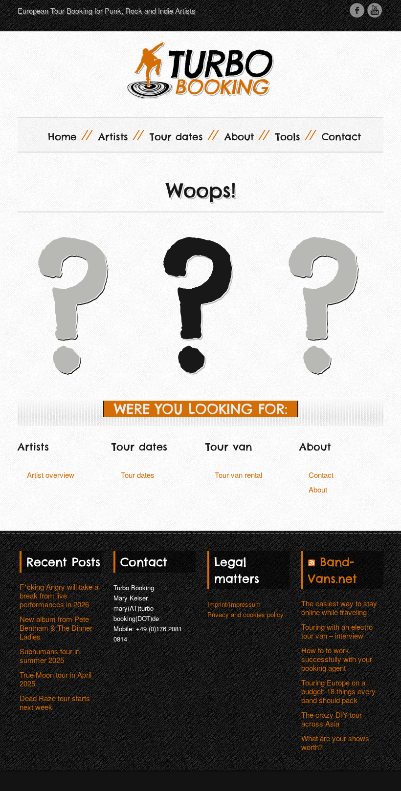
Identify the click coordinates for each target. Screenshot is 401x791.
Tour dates (182, 135)
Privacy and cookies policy (245, 614)
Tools (293, 135)
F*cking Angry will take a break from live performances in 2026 (59, 595)
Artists (119, 135)
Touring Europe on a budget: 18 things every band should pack (338, 691)
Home (68, 135)
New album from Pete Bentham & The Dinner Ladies (56, 627)
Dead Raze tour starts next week (55, 702)
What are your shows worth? (335, 742)
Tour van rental (238, 475)
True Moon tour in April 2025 (55, 678)
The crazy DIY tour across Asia (331, 718)
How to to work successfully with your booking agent (336, 659)
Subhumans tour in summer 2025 (50, 655)
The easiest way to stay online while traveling (339, 607)
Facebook (357, 10)
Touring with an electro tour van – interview (337, 631)
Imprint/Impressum (234, 604)
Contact (341, 136)
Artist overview (50, 475)
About (245, 135)
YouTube (374, 10)
